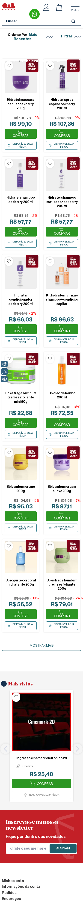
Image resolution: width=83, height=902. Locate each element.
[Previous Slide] (5, 749)
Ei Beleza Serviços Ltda (41, 61)
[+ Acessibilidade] (4, 379)
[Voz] (4, 371)
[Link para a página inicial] (9, 61)
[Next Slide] (77, 749)
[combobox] (41, 21)
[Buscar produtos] (74, 21)
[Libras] (4, 364)
